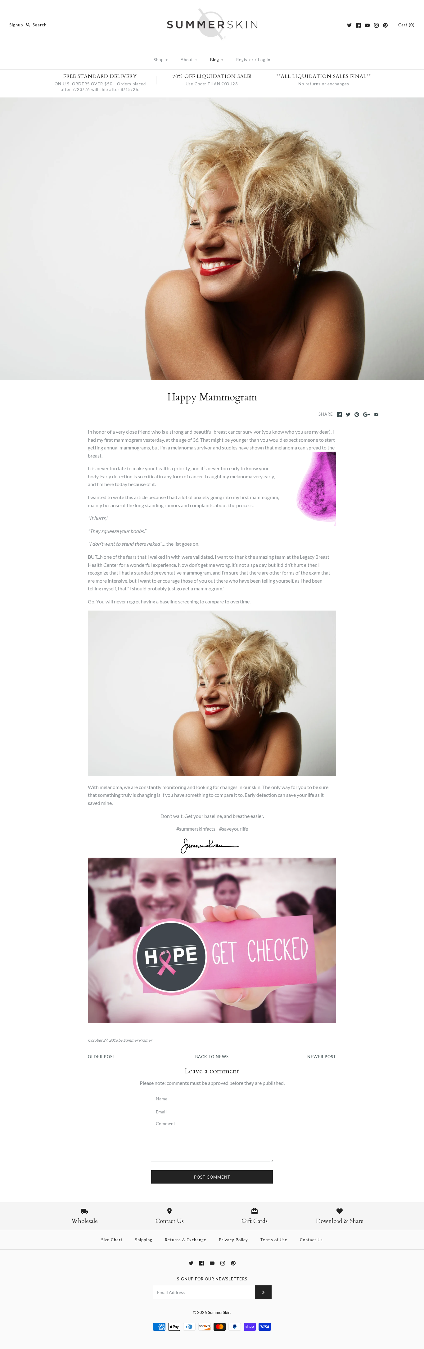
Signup (16, 24)
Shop (161, 59)
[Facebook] (358, 25)
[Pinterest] (385, 25)
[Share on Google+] (366, 414)
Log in (264, 59)
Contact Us (311, 1239)
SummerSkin (219, 1312)
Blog (217, 59)
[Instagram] (376, 25)
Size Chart (112, 1239)
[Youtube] (367, 25)
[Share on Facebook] (339, 414)
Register (245, 59)
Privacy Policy (233, 1239)
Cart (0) (406, 24)
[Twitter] (349, 25)
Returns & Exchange (185, 1239)
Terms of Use (273, 1239)
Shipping (143, 1239)
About (189, 59)
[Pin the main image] (356, 414)
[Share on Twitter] (348, 414)
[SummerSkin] (212, 10)
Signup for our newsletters (212, 1278)
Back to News (212, 1056)
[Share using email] (376, 414)
